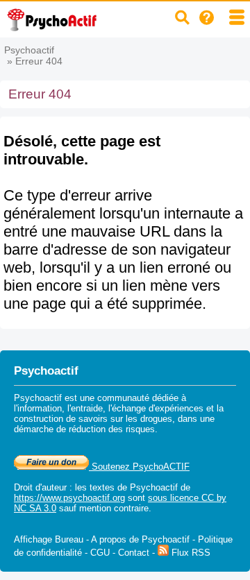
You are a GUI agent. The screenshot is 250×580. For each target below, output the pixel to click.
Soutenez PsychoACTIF (139, 466)
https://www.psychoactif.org (69, 498)
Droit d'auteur (40, 487)
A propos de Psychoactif (140, 539)
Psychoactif (29, 50)
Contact (133, 552)
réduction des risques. (113, 429)
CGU (100, 552)
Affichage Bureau (48, 539)
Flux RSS (189, 552)
